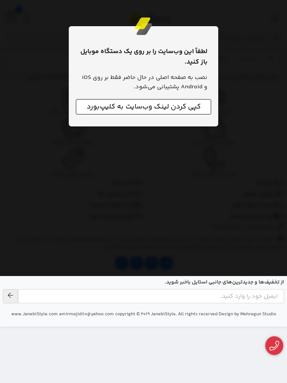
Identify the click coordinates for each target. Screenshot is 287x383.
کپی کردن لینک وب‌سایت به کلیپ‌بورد (144, 106)
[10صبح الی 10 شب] (274, 345)
